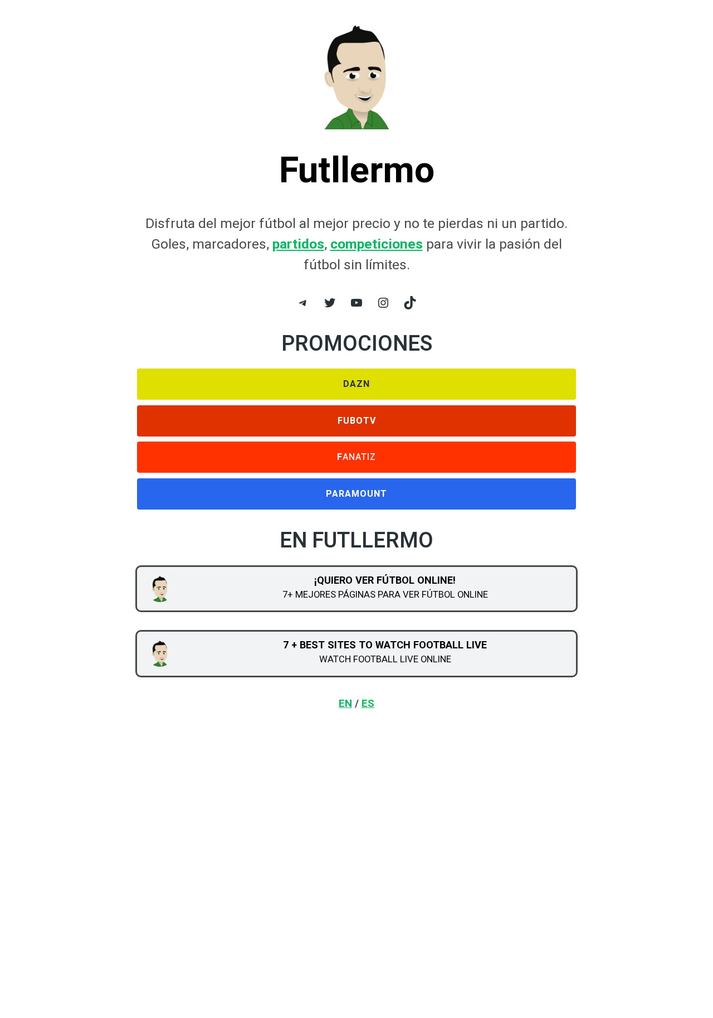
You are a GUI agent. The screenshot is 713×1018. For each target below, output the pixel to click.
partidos (298, 244)
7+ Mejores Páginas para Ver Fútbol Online (385, 594)
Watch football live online (385, 659)
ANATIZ (356, 457)
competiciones (376, 244)
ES (368, 703)
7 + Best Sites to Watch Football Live (385, 645)
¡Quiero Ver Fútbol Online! (385, 580)
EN (345, 703)
